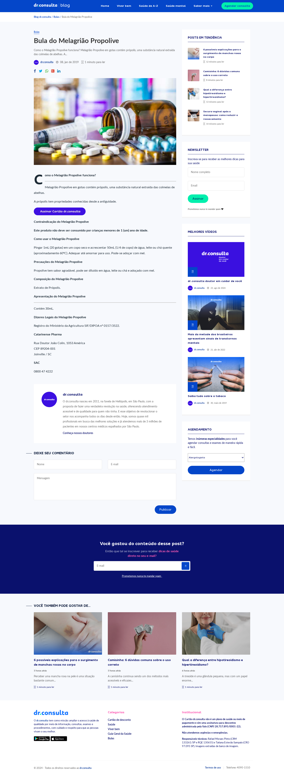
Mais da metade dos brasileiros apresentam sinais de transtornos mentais (212, 338)
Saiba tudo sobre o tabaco (207, 396)
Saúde (111, 724)
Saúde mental (176, 5)
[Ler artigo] (193, 53)
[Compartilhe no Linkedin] (58, 71)
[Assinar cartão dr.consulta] (60, 211)
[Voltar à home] (51, 712)
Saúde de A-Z (148, 5)
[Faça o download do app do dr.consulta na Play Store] (42, 738)
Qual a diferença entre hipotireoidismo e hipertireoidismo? (217, 93)
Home (105, 5)
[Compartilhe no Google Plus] (52, 71)
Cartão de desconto (119, 719)
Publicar (165, 509)
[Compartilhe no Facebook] (35, 71)
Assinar (198, 198)
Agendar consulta (237, 5)
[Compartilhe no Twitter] (40, 71)
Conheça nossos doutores (78, 433)
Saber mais (202, 5)
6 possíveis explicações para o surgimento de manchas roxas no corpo (222, 53)
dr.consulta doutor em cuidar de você (215, 281)
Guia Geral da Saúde (119, 733)
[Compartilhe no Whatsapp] (46, 71)
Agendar (216, 470)
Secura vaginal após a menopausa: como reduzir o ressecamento (220, 115)
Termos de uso (213, 768)
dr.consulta (46, 62)
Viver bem (124, 5)
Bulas (57, 17)
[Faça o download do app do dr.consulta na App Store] (59, 738)
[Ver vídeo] (216, 259)
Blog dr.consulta (42, 17)
